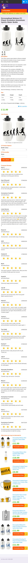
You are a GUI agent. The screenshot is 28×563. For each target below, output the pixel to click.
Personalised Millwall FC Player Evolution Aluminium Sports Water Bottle (20, 526)
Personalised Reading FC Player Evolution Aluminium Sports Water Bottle (20, 541)
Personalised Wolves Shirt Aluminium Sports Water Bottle (19, 439)
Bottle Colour (4, 147)
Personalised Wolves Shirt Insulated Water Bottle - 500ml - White (19, 453)
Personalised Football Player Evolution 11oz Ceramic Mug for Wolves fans (20, 482)
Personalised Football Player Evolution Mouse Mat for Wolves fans (20, 468)
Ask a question (23, 106)
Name (2, 154)
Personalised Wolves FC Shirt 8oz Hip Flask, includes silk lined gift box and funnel (20, 512)
